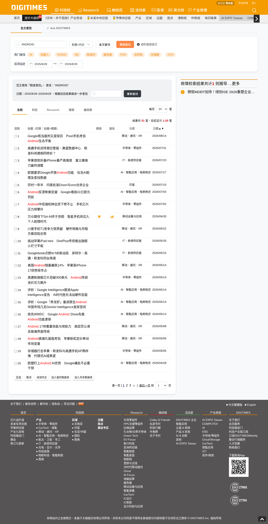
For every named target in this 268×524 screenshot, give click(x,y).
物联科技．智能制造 (50, 455)
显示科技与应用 (133, 506)
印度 (77, 427)
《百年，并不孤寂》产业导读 (63, 18)
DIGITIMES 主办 (186, 419)
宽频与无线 (130, 463)
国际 (77, 435)
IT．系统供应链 (47, 443)
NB (76, 54)
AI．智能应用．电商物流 (53, 435)
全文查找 (104, 44)
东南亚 (78, 423)
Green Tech (131, 435)
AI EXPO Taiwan (232, 18)
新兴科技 (129, 443)
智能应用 (181, 423)
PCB (123, 54)
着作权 (44, 403)
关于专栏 (155, 435)
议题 (159, 18)
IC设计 (128, 498)
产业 (138, 18)
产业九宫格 (17, 431)
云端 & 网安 (183, 427)
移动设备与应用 (133, 486)
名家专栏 (155, 423)
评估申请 (243, 3)
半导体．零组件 (48, 423)
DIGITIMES (243, 412)
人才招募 (234, 443)
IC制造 (128, 502)
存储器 (155, 54)
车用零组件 (130, 419)
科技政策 (43, 451)
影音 (159, 9)
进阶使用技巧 (149, 44)
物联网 (128, 459)
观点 (170, 18)
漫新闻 (182, 18)
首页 (17, 18)
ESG (205, 431)
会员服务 (234, 423)
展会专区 (103, 427)
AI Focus (129, 474)
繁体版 (221, 3)
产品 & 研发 (183, 431)
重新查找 (132, 94)
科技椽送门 (17, 435)
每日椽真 (211, 18)
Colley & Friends (160, 419)
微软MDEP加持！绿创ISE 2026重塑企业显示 (223, 92)
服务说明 (30, 403)
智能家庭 (129, 455)
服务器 (108, 54)
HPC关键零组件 (133, 423)
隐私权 (56, 403)
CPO (170, 54)
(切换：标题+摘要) (46, 128)
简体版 (229, 3)
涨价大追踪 (33, 17)
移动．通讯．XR (48, 431)
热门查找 (19, 54)
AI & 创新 (181, 435)
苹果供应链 (123, 18)
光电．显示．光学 (49, 447)
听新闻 (195, 18)
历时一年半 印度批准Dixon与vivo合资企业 (58, 185)
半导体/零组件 (211, 435)
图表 (71, 109)
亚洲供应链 (130, 447)
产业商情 (200, 9)
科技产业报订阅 (238, 431)
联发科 (91, 54)
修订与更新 (17, 443)
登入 (254, 3)
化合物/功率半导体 (135, 431)
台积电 (138, 54)
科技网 (65, 9)
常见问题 (69, 403)
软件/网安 (208, 455)
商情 (185, 84)
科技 (34, 109)
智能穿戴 (129, 490)
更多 (236, 84)
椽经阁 (117, 9)
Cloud (127, 471)
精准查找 (125, 44)
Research (91, 9)
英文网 (178, 9)
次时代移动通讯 (133, 467)
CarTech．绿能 (47, 427)
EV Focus (130, 439)
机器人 (45, 54)
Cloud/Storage (211, 439)
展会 (13, 439)
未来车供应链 (99, 18)
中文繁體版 (235, 404)
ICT (204, 451)
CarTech (129, 494)
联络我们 (234, 447)
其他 (178, 439)
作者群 (154, 431)
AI (31, 54)
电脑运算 (129, 478)
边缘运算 (129, 427)
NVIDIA (61, 54)
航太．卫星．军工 (49, 439)
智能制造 (129, 451)
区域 (149, 18)
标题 (30, 128)
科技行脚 (155, 427)
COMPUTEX (210, 423)
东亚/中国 (80, 431)
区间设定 (19, 63)
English (251, 404)
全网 (20, 109)
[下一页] (134, 385)
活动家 (140, 9)
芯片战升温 (17, 419)
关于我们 (15, 403)
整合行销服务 (237, 439)
